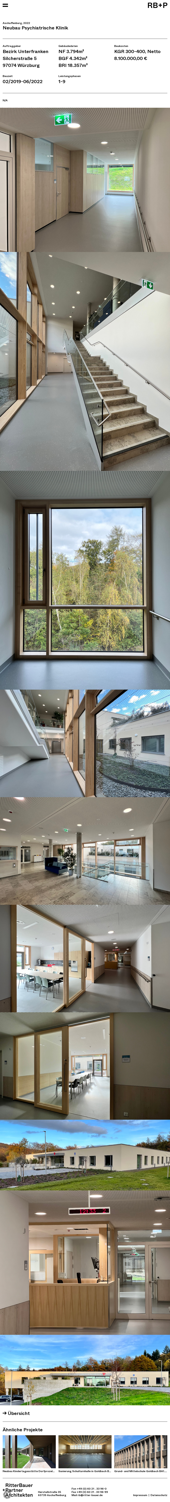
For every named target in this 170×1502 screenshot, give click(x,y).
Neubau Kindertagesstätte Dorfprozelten (29, 1471)
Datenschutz (159, 1495)
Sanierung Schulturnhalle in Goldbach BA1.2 (85, 1471)
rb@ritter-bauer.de (90, 1495)
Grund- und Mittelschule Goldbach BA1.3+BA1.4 (140, 1471)
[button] (7, 1494)
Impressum (140, 1495)
